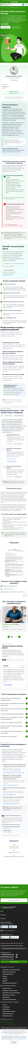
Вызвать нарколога (9, 270)
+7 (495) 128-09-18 (14, 2)
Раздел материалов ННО (9, 794)
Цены (2, 911)
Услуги (6, 7)
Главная (2, 7)
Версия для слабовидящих (9, 930)
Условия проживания (6, 922)
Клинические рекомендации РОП (11, 803)
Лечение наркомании (14, 7)
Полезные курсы (16, 27)
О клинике (3, 914)
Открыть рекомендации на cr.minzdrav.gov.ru (14, 772)
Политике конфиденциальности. (19, 1038)
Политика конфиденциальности (8, 1022)
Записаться (6, 27)
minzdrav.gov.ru (6, 828)
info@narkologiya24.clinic (14, 852)
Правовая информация (6, 1020)
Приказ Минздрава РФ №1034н (11, 785)
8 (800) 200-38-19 (14, 848)
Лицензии (3, 918)
